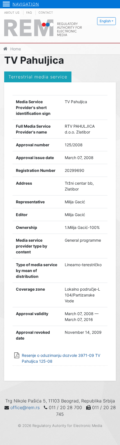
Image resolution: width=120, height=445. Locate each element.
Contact (46, 12)
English (105, 21)
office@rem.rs (25, 407)
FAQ (29, 12)
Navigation (26, 4)
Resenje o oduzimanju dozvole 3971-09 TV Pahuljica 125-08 (61, 358)
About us (12, 12)
